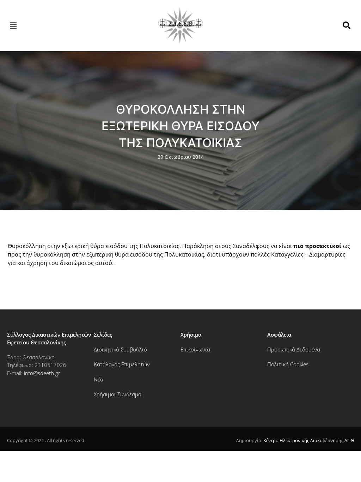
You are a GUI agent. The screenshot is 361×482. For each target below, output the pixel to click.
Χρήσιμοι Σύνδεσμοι (118, 394)
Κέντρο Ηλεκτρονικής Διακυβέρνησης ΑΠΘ (308, 440)
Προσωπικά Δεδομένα (293, 349)
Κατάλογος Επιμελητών (122, 364)
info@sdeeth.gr (42, 372)
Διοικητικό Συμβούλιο (120, 349)
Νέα (98, 379)
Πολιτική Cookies (287, 364)
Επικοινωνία (195, 349)
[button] (13, 25)
